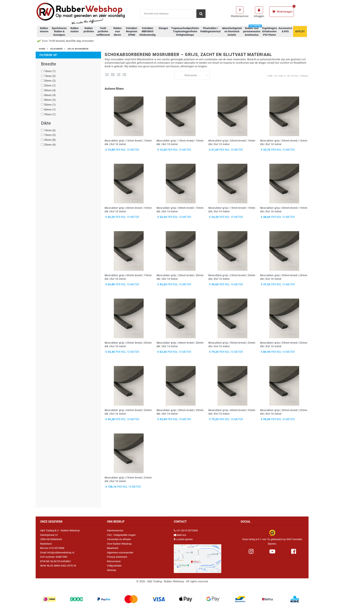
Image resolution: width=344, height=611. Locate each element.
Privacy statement (117, 556)
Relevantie (191, 75)
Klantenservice (115, 530)
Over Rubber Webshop (119, 543)
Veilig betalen (114, 565)
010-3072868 (56, 548)
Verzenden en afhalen (119, 539)
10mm (50, 71)
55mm (50, 104)
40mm (50, 95)
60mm (50, 109)
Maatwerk (112, 548)
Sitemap (111, 570)
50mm (50, 100)
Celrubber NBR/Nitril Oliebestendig (147, 31)
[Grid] (107, 74)
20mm (50, 80)
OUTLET (300, 31)
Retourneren (114, 561)
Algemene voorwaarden (120, 552)
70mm (50, 114)
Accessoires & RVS (285, 30)
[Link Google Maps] (197, 557)
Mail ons (181, 535)
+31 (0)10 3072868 (187, 530)
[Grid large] (113, 74)
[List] (118, 74)
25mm (50, 85)
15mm (50, 76)
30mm (50, 90)
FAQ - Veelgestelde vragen (121, 535)
